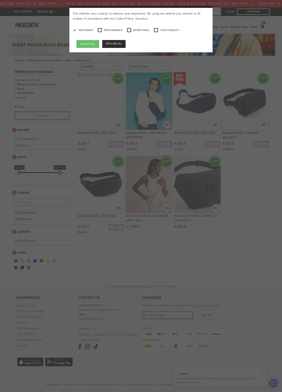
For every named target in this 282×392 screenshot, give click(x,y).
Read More (141, 18)
